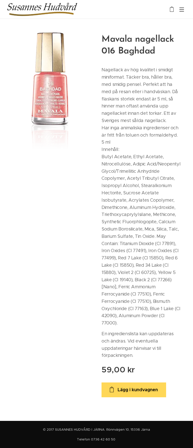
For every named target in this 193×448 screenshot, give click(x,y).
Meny (182, 9)
